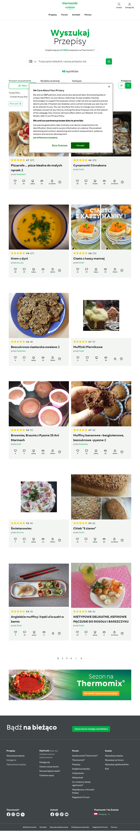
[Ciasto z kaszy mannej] (101, 227)
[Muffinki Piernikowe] (101, 315)
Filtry (24, 85)
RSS (107, 769)
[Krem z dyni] (39, 227)
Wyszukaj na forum (114, 760)
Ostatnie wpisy (46, 775)
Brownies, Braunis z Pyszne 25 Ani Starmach (35, 437)
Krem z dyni (19, 258)
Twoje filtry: (14, 92)
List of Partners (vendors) (45, 137)
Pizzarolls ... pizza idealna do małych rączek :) (36, 167)
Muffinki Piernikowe (88, 347)
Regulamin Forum (81, 797)
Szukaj (108, 750)
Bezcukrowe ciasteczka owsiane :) (35, 347)
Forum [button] (64, 14)
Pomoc (114, 827)
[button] (119, 5)
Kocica (20, 532)
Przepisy (11, 750)
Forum (75, 750)
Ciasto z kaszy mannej (89, 258)
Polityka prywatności (80, 827)
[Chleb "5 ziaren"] (101, 496)
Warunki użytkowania (59, 827)
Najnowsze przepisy (16, 764)
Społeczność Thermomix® (85, 755)
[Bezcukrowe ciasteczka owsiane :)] (39, 315)
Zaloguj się (44, 762)
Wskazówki (77, 777)
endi (19, 444)
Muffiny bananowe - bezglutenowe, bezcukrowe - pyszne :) (98, 437)
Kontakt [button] (76, 14)
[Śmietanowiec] (39, 496)
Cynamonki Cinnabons (89, 165)
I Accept (80, 145)
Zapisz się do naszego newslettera (91, 729)
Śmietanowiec (21, 528)
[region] (71, 118)
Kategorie (11, 760)
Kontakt (43, 827)
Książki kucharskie (81, 769)
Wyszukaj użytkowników (117, 764)
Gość (81, 169)
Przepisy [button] (53, 14)
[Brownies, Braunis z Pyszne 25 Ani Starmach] (39, 403)
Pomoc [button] (87, 14)
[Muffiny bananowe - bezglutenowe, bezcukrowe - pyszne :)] (101, 403)
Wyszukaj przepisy (15, 755)
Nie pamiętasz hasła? (49, 771)
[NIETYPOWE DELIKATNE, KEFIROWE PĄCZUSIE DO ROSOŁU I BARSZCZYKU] (101, 585)
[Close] (109, 87)
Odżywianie (78, 773)
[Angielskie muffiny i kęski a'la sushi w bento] (39, 585)
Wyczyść (14, 103)
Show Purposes (60, 145)
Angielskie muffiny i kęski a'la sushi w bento (37, 619)
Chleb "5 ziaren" (84, 528)
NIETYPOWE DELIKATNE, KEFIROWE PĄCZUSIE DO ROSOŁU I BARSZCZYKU (101, 619)
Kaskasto (21, 174)
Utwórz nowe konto (49, 766)
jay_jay (20, 262)
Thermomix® (78, 760)
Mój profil (48, 754)
